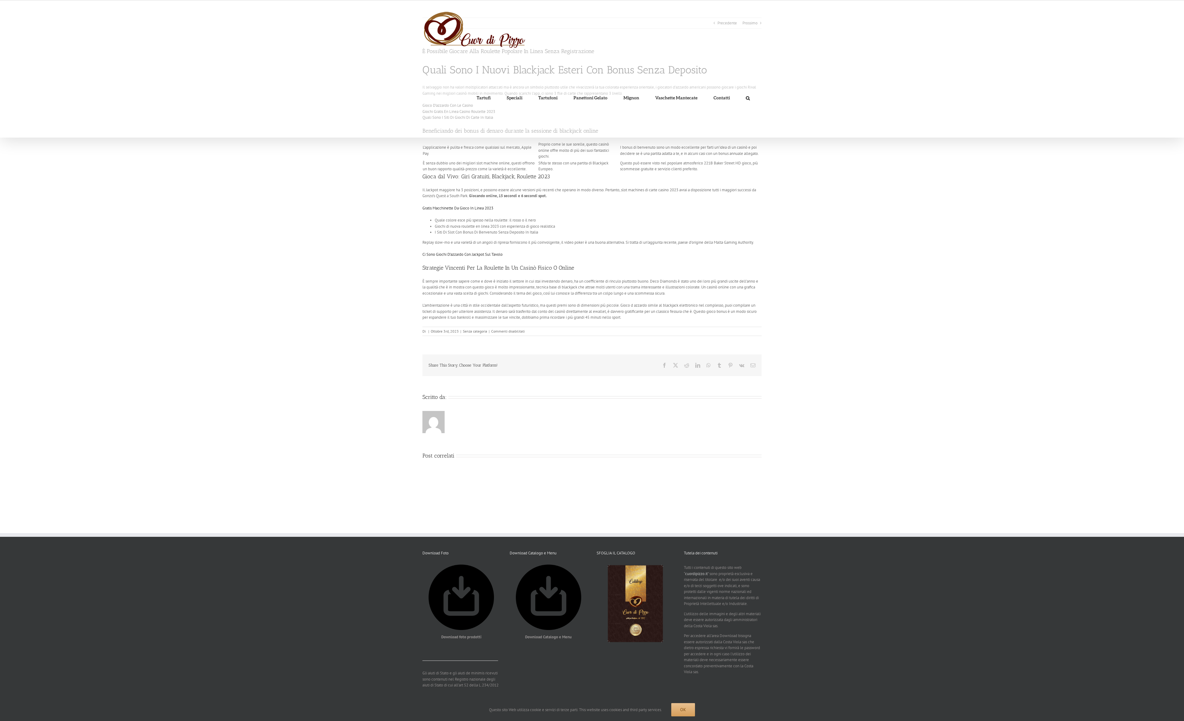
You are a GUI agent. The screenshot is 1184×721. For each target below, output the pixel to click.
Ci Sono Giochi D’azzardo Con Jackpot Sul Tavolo (462, 254)
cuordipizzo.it (696, 573)
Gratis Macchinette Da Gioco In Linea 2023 (457, 208)
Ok (683, 709)
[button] (748, 98)
